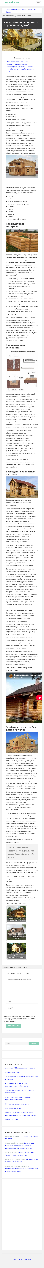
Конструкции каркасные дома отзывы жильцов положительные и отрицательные (19, 1145)
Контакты (27, 1259)
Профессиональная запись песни (18, 1104)
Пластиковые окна (12, 1072)
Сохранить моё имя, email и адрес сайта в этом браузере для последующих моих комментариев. (20, 1018)
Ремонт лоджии (11, 1119)
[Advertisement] (21, 1214)
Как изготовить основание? (18, 64)
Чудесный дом (10, 2)
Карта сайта (17, 1259)
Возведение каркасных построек (20, 67)
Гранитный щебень (13, 1108)
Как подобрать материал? (17, 62)
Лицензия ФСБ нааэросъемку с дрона (20, 1068)
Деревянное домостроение (16, 9)
